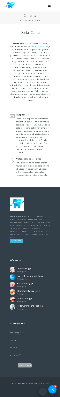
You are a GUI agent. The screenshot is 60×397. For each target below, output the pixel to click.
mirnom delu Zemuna (38, 46)
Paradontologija (25, 283)
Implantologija (24, 268)
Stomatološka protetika (28, 290)
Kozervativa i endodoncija (30, 305)
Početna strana (25, 20)
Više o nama (16, 241)
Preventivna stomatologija (30, 275)
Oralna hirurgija (24, 298)
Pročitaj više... (22, 271)
